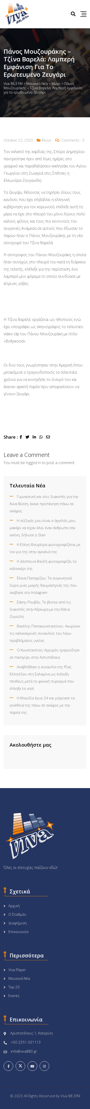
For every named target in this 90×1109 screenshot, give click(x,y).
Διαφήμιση (17, 922)
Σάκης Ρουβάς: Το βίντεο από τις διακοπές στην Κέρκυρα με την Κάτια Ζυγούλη (40, 609)
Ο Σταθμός (17, 914)
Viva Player (17, 969)
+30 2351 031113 (26, 1042)
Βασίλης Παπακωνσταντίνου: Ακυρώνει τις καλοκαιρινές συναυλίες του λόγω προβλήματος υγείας (45, 633)
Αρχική (14, 905)
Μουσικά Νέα (19, 978)
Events (13, 995)
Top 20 (14, 987)
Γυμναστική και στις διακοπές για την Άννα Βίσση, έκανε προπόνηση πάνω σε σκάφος (44, 503)
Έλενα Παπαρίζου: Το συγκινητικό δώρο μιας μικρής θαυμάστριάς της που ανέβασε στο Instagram (43, 585)
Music (46, 140)
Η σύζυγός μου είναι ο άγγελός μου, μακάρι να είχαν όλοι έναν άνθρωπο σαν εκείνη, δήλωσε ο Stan (43, 527)
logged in (33, 462)
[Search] (73, 14)
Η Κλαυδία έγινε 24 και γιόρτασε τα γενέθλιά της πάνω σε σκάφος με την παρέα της (42, 705)
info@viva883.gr (24, 1051)
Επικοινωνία (18, 931)
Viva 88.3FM (70, 1095)
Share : (11, 437)
